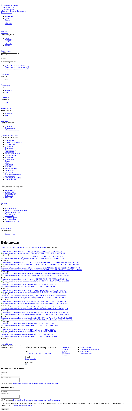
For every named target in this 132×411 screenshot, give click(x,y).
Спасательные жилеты (13, 174)
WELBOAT (4, 55)
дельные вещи (6, 228)
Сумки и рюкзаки (11, 155)
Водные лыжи (10, 159)
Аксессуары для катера (13, 178)
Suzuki (7, 38)
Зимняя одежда (10, 150)
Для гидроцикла (10, 179)
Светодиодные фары (12, 221)
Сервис (7, 20)
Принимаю (5, 409)
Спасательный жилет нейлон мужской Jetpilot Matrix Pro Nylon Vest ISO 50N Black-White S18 (33, 301)
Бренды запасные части (13, 212)
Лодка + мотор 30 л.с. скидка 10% (17, 69)
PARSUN (8, 40)
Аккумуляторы (10, 214)
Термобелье (9, 157)
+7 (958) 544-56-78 (7, 9)
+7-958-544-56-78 (45, 353)
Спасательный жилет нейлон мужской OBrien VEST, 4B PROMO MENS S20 (28, 335)
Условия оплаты (85, 351)
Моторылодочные (4, 32)
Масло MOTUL (10, 190)
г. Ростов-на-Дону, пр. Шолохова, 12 (13, 11)
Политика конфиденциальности (91, 349)
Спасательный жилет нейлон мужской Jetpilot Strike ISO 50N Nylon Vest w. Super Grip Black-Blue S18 (36, 318)
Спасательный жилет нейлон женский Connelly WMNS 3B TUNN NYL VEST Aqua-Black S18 (34, 273)
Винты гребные (10, 219)
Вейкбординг (9, 140)
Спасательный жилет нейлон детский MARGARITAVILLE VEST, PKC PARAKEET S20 (32, 251)
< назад (3, 344)
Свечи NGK (9, 216)
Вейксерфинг (9, 152)
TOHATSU (9, 196)
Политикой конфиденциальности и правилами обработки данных (36, 383)
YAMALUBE (9, 192)
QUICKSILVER (10, 194)
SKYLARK (4, 58)
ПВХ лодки (5, 74)
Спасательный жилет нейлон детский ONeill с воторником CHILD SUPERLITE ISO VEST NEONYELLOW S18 (40, 268)
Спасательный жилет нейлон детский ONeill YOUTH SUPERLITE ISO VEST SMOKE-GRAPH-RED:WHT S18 (40, 262)
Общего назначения (12, 130)
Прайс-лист (9, 22)
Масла (3, 185)
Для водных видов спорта (14, 142)
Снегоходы (5, 97)
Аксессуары (9, 165)
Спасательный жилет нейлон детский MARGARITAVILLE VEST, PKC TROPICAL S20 (32, 257)
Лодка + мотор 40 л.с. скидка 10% (17, 67)
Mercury (8, 45)
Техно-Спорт (9, 16)
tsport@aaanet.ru (30, 359)
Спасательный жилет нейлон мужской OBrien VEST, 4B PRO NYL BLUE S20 (28, 323)
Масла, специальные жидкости (16, 210)
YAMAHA (8, 90)
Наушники (8, 166)
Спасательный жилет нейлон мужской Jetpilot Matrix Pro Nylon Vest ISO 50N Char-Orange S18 (34, 307)
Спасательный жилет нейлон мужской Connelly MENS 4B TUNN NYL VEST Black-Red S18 (33, 290)
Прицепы (4, 121)
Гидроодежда (9, 170)
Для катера (9, 148)
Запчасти (4, 203)
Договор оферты (85, 347)
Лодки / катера (6, 51)
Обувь (7, 163)
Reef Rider (8, 44)
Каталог (8, 18)
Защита (7, 161)
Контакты (8, 24)
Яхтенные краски (11, 218)
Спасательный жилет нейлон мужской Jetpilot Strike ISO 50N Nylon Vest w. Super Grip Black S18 (34, 312)
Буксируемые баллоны (13, 153)
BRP (6, 92)
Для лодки (8, 126)
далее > (11, 344)
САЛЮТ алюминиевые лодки (10, 53)
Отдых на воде (10, 176)
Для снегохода (10, 128)
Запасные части (10, 208)
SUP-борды (9, 146)
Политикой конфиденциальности (23, 405)
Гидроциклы (5, 85)
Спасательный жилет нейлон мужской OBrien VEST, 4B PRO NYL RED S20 (28, 329)
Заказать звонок (6, 13)
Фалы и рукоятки (11, 168)
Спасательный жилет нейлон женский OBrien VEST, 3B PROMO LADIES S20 (28, 285)
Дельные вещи (10, 234)
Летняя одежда (10, 144)
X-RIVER (4, 76)
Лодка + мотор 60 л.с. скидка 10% (17, 65)
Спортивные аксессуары (9, 135)
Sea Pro (7, 42)
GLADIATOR (4, 79)
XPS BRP (8, 198)
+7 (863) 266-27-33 (7, 7)
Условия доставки (86, 353)
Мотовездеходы (6, 108)
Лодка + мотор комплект (8, 62)
